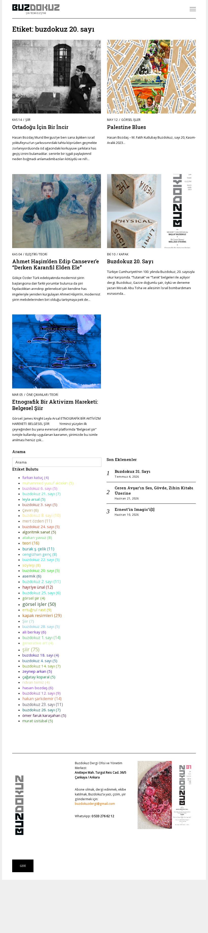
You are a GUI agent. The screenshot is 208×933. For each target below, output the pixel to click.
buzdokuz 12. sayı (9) (41, 693)
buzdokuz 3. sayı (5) (39, 504)
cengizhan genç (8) (39, 554)
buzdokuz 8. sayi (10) (41, 515)
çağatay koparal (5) (38, 676)
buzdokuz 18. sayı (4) (40, 655)
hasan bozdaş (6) (37, 687)
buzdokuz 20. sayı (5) (41, 570)
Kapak (123, 254)
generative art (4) (37, 642)
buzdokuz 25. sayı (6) (41, 592)
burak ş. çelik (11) (38, 549)
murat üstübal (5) (37, 720)
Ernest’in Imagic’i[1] (134, 509)
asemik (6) (31, 576)
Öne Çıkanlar (37, 395)
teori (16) (30, 543)
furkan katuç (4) (35, 477)
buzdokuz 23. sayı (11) (42, 704)
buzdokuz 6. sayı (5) (39, 488)
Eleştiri (31, 254)
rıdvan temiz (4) (36, 682)
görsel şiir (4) (33, 598)
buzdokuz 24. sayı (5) (41, 526)
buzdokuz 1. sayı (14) (41, 637)
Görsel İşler (131, 120)
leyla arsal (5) (33, 499)
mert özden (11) (37, 521)
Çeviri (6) (30, 510)
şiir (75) (31, 649)
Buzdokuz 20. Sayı (130, 261)
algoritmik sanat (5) (39, 531)
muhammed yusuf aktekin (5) (48, 483)
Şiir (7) (28, 621)
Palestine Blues (126, 127)
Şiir (27, 120)
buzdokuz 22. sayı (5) (41, 559)
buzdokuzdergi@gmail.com (95, 803)
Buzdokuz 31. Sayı (132, 471)
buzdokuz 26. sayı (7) (41, 709)
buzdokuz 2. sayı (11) (41, 581)
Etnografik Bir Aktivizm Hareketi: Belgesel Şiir (55, 404)
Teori (43, 254)
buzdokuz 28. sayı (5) (41, 626)
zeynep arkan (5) (37, 671)
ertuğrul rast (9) (36, 609)
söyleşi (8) (31, 565)
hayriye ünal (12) (37, 587)
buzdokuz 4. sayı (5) (39, 660)
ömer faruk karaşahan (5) (44, 715)
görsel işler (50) (39, 604)
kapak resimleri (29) (42, 615)
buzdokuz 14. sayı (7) (41, 665)
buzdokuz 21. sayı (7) (41, 493)
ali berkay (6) (34, 632)
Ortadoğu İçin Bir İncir (40, 127)
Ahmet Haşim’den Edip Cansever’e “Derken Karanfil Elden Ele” (55, 264)
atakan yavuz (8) (37, 537)
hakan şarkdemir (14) (42, 698)
